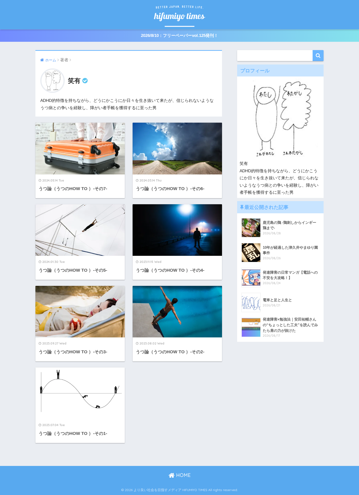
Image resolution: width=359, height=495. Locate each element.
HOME (183, 475)
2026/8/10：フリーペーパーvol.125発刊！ (179, 35)
